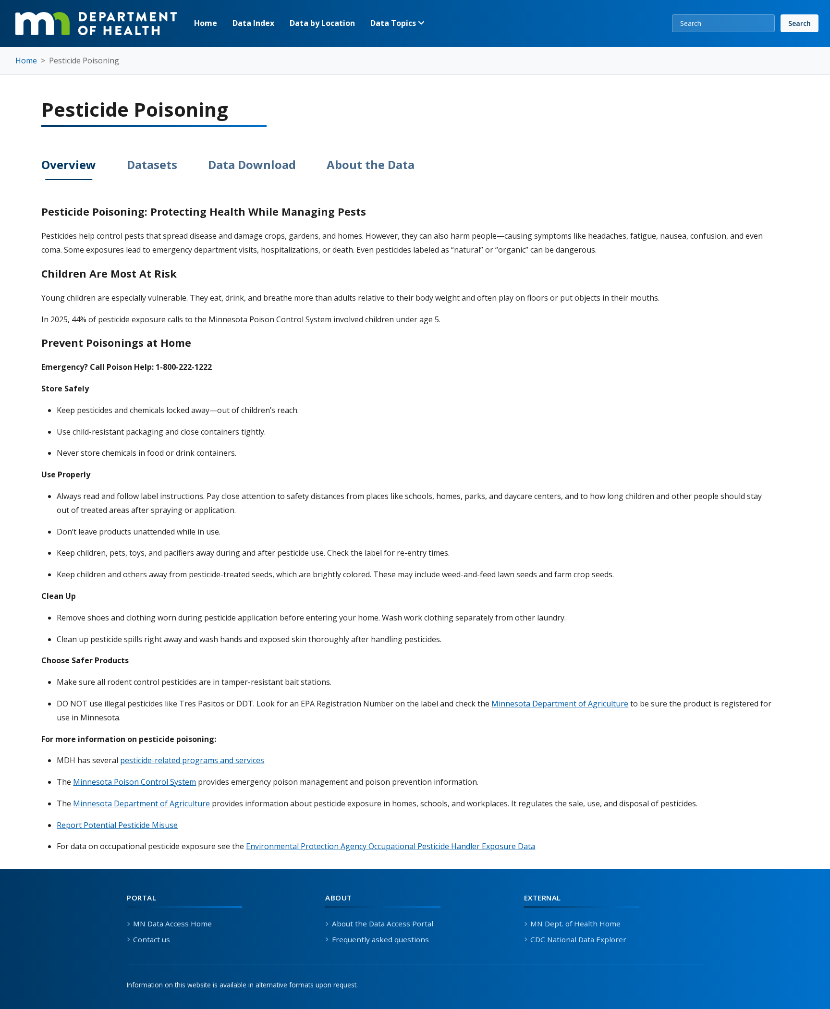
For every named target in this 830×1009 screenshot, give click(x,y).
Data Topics (394, 23)
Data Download (252, 164)
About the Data (371, 164)
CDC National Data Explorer (578, 939)
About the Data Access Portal (382, 923)
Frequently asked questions (380, 939)
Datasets (152, 164)
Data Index (253, 23)
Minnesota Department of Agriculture (559, 703)
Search (799, 23)
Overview (68, 164)
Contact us (151, 939)
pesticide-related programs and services (192, 760)
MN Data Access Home (172, 923)
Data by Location (322, 23)
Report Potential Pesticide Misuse (117, 825)
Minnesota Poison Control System (134, 782)
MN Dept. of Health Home (575, 923)
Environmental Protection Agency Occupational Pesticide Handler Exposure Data (390, 846)
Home (205, 23)
